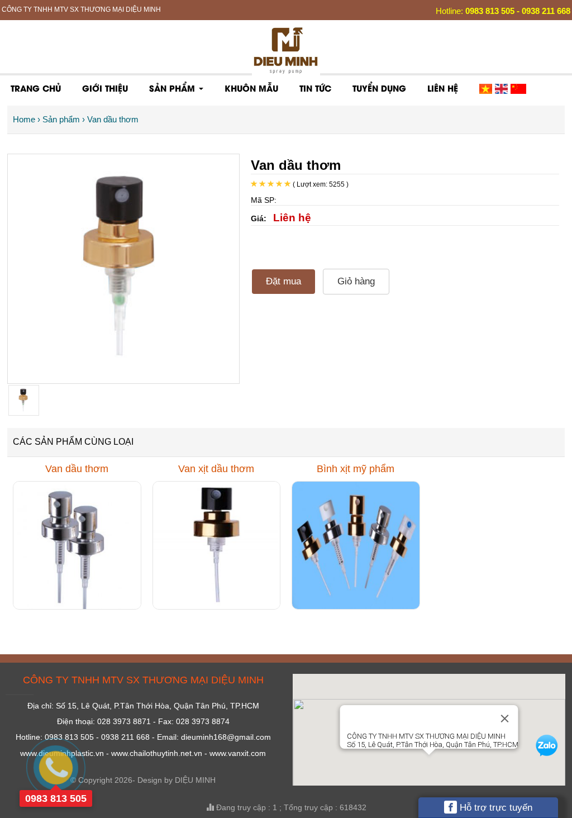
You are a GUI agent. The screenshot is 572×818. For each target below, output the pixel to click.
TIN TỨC (315, 88)
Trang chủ (36, 88)
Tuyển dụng (379, 88)
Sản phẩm (173, 88)
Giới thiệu (105, 88)
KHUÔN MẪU (251, 88)
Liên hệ (442, 88)
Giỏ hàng (356, 281)
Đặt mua (283, 281)
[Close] (504, 718)
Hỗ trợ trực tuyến (494, 807)
